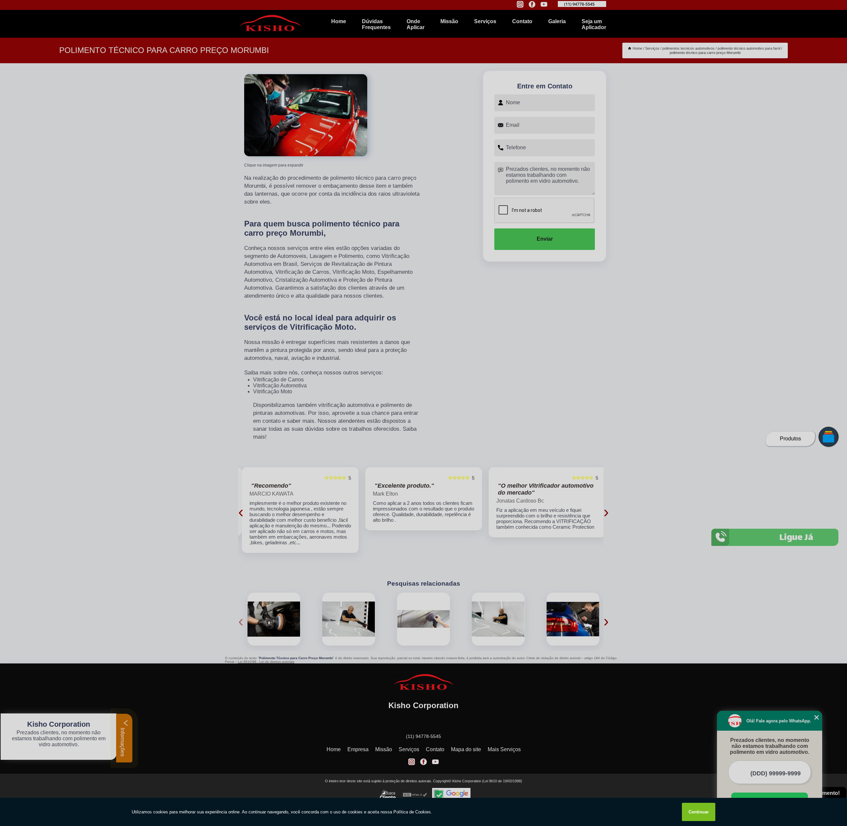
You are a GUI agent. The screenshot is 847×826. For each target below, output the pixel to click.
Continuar (699, 811)
